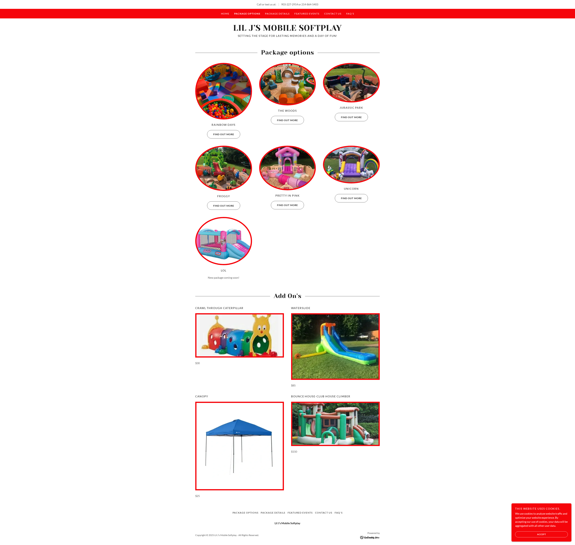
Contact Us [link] (332, 13)
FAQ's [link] (350, 13)
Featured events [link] (306, 13)
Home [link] (225, 13)
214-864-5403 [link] (309, 4)
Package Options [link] (247, 13)
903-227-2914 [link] (289, 4)
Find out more (223, 134)
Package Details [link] (277, 13)
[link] (287, 29)
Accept (541, 534)
